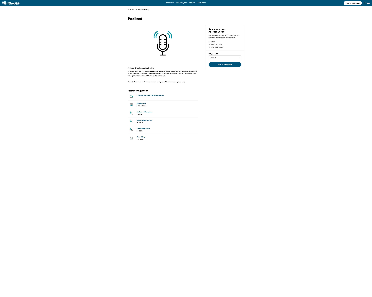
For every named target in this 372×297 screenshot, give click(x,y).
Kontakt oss (201, 3)
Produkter (170, 3)
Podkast (213, 58)
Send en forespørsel (353, 3)
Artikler (192, 3)
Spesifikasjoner (181, 3)
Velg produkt (213, 54)
